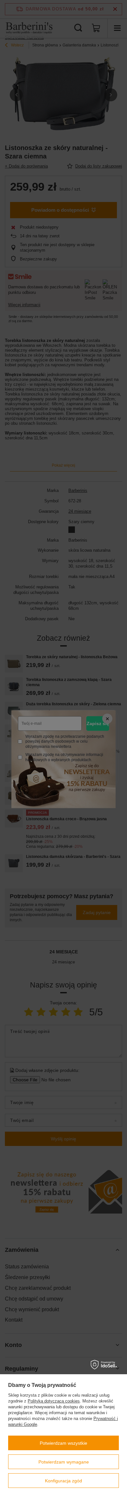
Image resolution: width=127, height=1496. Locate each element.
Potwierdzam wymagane (63, 1462)
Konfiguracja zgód (63, 1480)
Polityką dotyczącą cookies (54, 1401)
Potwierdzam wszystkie (63, 1443)
